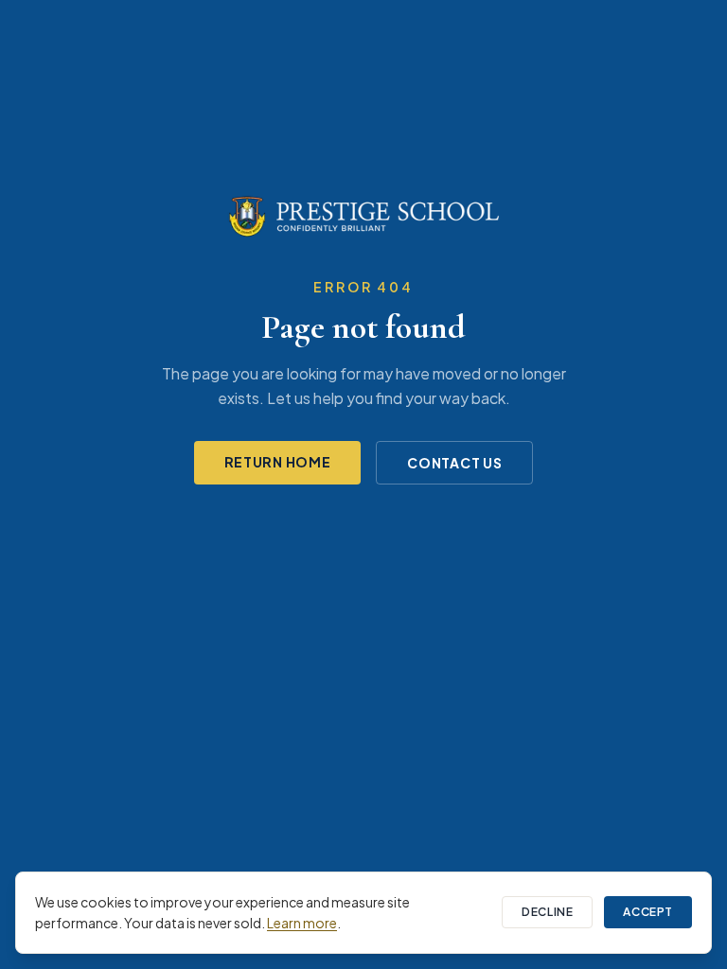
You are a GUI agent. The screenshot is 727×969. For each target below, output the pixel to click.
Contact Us (454, 462)
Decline (547, 912)
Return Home (277, 461)
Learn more (302, 922)
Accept (648, 912)
